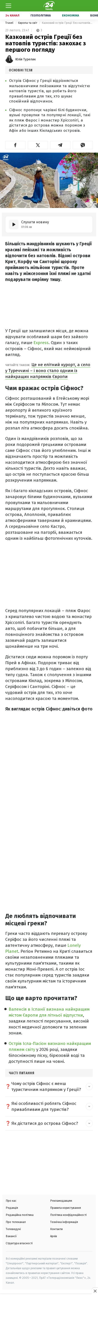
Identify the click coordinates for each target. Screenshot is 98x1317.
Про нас (11, 1200)
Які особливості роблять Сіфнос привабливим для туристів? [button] (43, 1106)
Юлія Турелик (25, 59)
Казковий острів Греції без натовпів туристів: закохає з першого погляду (67, 22)
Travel (9, 22)
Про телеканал (16, 1222)
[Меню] (8, 6)
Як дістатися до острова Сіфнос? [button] (44, 1123)
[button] (15, 145)
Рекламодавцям (61, 1200)
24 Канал (12, 15)
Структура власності (19, 1243)
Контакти (56, 1229)
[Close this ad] (95, 1291)
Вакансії (11, 1236)
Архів (53, 1236)
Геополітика (41, 15)
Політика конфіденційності (68, 1215)
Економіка (70, 15)
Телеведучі (13, 1229)
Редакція (12, 1207)
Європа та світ (28, 22)
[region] (49, 1306)
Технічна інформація (64, 1222)
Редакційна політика (20, 1215)
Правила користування (65, 1207)
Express (41, 342)
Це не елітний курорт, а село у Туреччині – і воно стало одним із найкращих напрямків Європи (47, 370)
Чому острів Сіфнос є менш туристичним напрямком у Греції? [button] (46, 1086)
